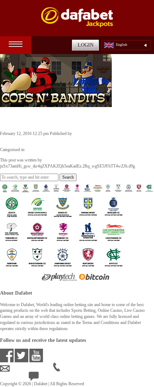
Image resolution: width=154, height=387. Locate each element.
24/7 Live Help (52, 377)
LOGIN (85, 45)
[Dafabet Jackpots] (77, 21)
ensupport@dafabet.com (31, 368)
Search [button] (68, 177)
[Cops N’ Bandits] (56, 103)
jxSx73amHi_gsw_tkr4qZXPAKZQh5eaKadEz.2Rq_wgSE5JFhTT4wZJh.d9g (67, 139)
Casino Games (39, 149)
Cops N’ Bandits (29, 118)
